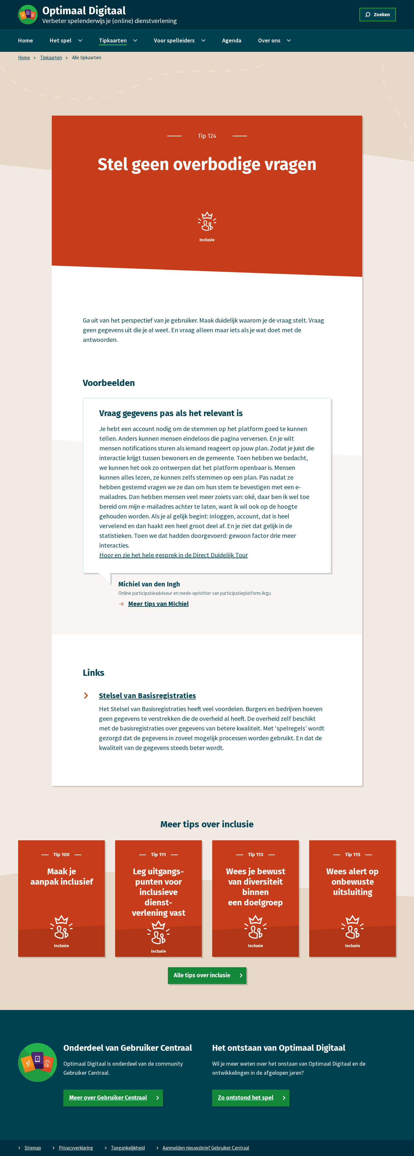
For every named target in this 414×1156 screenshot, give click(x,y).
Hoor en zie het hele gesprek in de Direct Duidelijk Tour (173, 555)
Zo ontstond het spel (245, 1097)
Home (24, 57)
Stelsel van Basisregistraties (147, 695)
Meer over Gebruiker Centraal (108, 1097)
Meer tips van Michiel (158, 603)
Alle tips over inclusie (202, 975)
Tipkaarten (51, 57)
